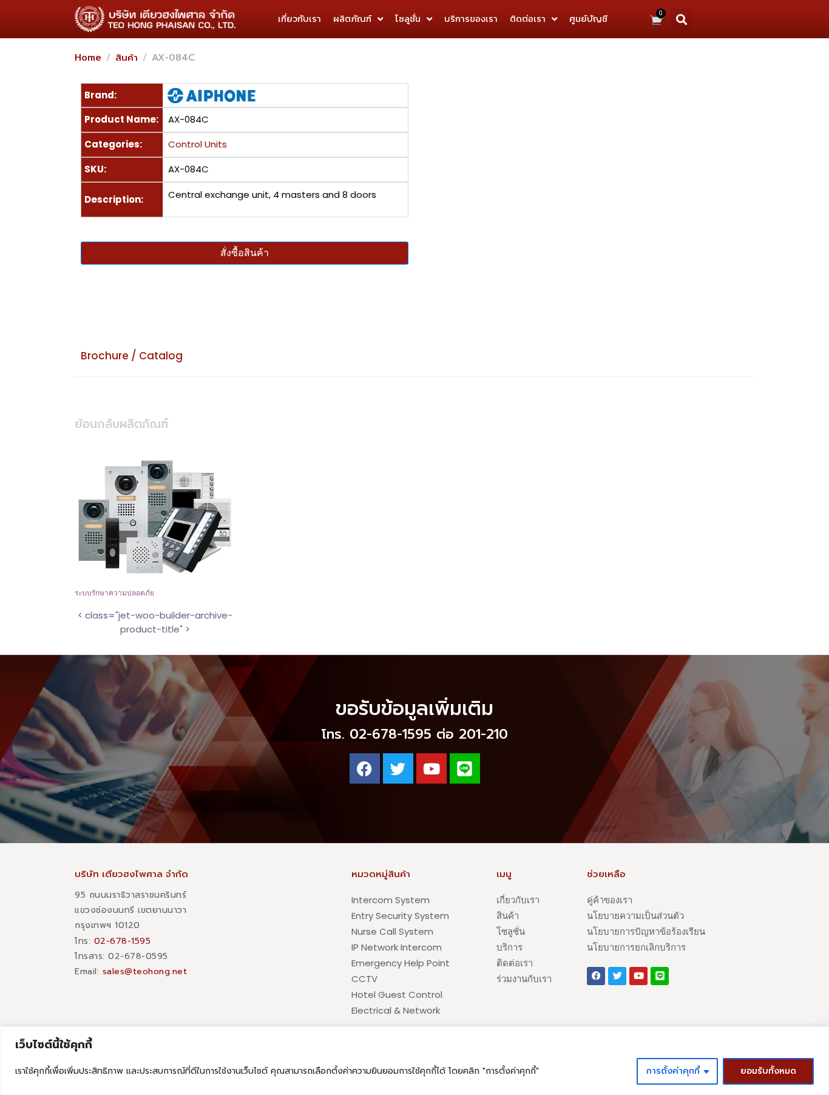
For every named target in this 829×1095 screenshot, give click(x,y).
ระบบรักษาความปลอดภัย (114, 593)
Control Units (197, 144)
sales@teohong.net (145, 971)
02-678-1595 (122, 941)
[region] (414, 1060)
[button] (681, 19)
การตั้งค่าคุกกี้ (673, 1071)
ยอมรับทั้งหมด (768, 1071)
